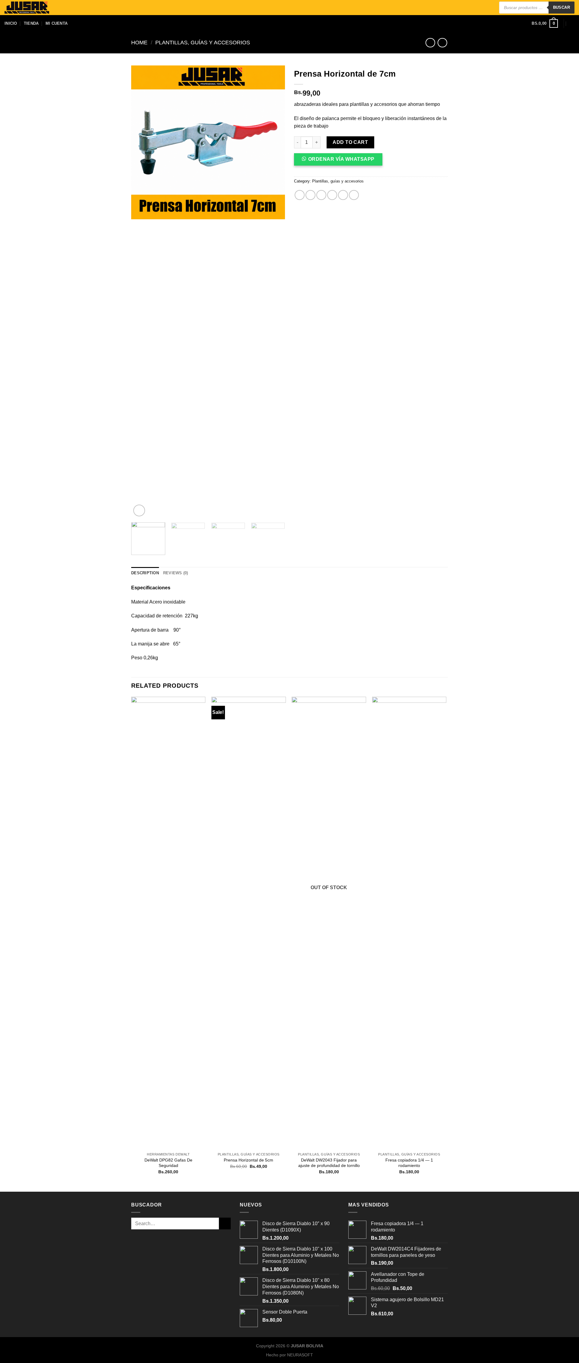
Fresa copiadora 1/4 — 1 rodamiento (409, 1163)
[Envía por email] (321, 195)
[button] (340, 161)
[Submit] (225, 1223)
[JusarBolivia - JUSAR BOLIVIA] (27, 8)
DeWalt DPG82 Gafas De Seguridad (168, 1163)
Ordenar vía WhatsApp (341, 159)
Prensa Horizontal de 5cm (248, 1160)
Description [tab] (145, 573)
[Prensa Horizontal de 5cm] (248, 923)
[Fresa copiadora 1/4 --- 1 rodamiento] (409, 923)
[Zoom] (139, 510)
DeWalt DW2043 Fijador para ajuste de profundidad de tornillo (329, 1163)
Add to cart (350, 142)
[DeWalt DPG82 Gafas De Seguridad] (168, 923)
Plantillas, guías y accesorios (202, 42)
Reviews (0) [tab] (175, 573)
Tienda (31, 23)
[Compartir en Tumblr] (343, 195)
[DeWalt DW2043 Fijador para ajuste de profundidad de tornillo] (329, 923)
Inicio (11, 23)
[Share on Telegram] (354, 195)
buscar (561, 7)
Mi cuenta (57, 23)
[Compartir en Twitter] (310, 195)
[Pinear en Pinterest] (332, 195)
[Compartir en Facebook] (300, 195)
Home (139, 42)
